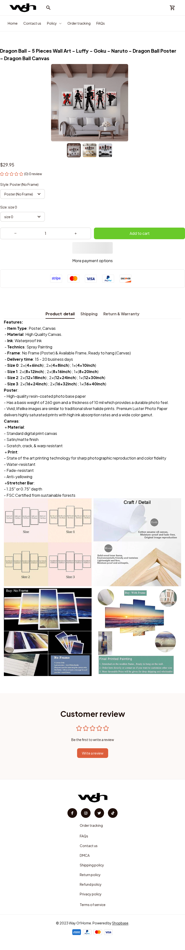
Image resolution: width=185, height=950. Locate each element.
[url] (120, 923)
